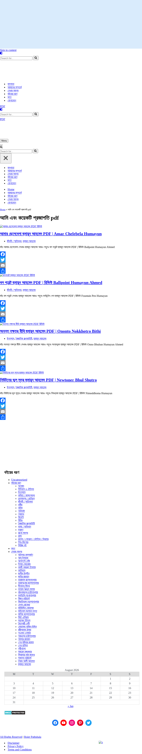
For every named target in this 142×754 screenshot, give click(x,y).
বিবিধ (20, 520)
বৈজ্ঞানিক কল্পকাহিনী (24, 338)
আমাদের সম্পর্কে (15, 87)
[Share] (71, 271)
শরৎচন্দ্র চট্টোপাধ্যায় (27, 636)
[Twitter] (71, 260)
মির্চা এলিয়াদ (23, 617)
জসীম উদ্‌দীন (23, 573)
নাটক (20, 507)
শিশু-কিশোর (23, 542)
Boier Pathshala (32, 736)
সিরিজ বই (22, 545)
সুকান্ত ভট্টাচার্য (24, 657)
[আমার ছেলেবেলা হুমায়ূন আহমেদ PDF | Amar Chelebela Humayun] (21, 226)
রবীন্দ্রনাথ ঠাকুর (24, 629)
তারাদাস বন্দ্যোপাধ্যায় (27, 579)
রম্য (20, 536)
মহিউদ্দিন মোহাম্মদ (26, 607)
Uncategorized (19, 479)
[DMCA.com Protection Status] (14, 713)
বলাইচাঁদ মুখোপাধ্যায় (27, 595)
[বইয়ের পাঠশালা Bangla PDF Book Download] (34, 77)
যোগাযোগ (12, 100)
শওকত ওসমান (24, 632)
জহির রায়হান (23, 576)
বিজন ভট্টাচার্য (24, 598)
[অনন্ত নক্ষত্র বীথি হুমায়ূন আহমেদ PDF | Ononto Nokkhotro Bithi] (22, 323)
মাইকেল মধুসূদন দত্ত (27, 611)
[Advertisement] (71, 24)
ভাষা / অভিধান (24, 526)
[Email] (71, 265)
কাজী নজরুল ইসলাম (27, 567)
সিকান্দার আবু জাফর (26, 654)
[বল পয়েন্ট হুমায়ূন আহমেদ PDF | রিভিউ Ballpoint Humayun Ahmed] (17, 275)
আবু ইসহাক (23, 557)
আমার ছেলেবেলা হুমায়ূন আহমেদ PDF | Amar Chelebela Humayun (51, 233)
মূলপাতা (11, 83)
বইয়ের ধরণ (12, 93)
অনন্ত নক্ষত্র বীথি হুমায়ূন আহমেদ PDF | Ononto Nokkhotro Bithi (50, 331)
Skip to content (8, 50)
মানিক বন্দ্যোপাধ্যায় (26, 614)
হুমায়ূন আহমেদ (29, 241)
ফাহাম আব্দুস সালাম (26, 589)
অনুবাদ (21, 485)
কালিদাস (21, 570)
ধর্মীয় (20, 504)
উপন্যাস (10, 338)
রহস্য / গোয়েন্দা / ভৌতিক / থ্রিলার (33, 539)
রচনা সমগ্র (23, 532)
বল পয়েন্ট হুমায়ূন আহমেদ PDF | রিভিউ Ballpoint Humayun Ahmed (51, 282)
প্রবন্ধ (21, 514)
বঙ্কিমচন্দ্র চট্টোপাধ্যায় (28, 592)
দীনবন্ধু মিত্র (24, 586)
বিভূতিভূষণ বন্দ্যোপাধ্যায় (28, 601)
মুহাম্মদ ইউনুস (24, 620)
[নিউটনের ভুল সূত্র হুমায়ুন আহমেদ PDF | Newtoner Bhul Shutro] (22, 372)
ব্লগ (9, 97)
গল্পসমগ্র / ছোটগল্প (26, 498)
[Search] (35, 58)
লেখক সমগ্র (13, 90)
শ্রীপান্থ (22, 648)
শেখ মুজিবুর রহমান (26, 642)
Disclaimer (13, 742)
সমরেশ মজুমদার (25, 651)
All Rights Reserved (11, 736)
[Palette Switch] (71, 53)
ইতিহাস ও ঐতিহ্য (26, 489)
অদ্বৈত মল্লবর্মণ (25, 554)
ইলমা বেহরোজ (24, 564)
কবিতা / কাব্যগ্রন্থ (26, 495)
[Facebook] (71, 254)
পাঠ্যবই (21, 510)
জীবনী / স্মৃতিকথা (14, 241)
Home (11, 189)
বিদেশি (21, 517)
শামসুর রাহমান (24, 639)
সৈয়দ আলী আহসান (26, 661)
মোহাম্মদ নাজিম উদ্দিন (27, 626)
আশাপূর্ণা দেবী (24, 561)
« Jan (70, 706)
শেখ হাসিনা (23, 645)
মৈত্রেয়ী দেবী (24, 623)
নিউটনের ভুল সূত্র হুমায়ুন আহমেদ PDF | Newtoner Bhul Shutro (48, 380)
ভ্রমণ (20, 529)
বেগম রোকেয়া (24, 604)
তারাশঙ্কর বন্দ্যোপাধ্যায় (28, 582)
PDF (2, 106)
